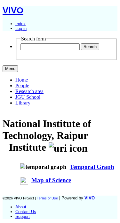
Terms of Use (47, 198)
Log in (21, 28)
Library (22, 102)
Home (21, 80)
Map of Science (51, 180)
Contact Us (25, 211)
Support (22, 216)
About (20, 207)
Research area (29, 91)
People (22, 85)
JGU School (27, 97)
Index (20, 23)
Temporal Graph (92, 166)
